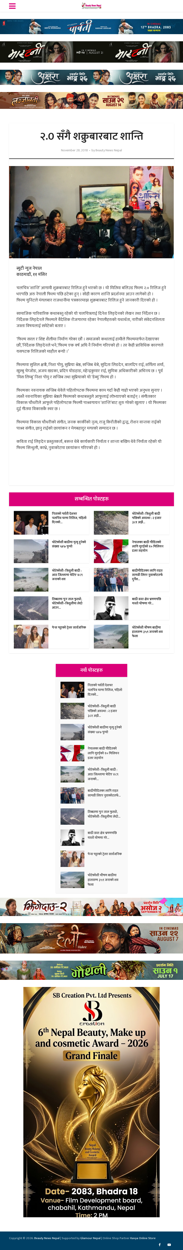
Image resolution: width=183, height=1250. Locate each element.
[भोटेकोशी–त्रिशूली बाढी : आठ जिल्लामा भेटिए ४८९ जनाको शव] (74, 774)
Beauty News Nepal (109, 150)
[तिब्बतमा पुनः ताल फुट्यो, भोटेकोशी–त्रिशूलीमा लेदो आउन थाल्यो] (74, 816)
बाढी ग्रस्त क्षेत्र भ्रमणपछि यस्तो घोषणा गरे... (146, 601)
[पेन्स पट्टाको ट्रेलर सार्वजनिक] (74, 859)
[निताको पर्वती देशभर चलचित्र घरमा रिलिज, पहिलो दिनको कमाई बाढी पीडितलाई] (74, 690)
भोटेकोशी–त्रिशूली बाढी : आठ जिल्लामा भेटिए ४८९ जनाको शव (67, 575)
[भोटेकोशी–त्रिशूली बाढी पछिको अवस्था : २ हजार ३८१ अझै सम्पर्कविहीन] (74, 711)
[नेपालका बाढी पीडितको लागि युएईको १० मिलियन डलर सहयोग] (74, 753)
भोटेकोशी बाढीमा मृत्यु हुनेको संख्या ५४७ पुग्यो (69, 544)
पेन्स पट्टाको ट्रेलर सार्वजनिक (69, 627)
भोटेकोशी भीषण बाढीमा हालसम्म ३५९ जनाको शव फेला (147, 632)
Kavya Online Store (143, 1238)
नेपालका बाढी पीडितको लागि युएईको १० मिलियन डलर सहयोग (147, 546)
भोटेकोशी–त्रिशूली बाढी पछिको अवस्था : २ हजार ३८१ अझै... (146, 518)
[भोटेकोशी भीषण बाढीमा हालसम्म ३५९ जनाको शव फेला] (74, 880)
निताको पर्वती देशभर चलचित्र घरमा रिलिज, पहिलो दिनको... (69, 518)
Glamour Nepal (90, 1238)
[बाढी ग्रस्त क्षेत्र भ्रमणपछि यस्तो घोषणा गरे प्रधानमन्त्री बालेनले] (74, 837)
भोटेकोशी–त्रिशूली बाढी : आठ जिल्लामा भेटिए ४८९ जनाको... (103, 774)
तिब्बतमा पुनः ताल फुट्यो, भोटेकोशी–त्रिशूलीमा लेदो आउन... (67, 603)
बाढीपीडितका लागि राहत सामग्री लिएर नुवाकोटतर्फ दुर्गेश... (147, 575)
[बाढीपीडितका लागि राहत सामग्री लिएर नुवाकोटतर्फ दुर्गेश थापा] (74, 795)
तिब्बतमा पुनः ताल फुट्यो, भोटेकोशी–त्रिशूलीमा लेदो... (104, 814)
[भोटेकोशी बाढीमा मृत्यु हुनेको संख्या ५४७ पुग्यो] (74, 732)
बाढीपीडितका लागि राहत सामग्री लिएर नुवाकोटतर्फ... (104, 793)
